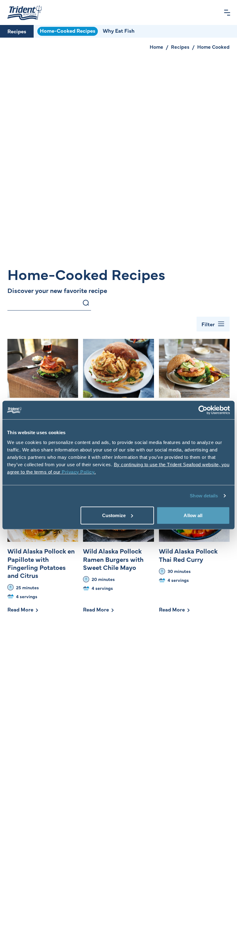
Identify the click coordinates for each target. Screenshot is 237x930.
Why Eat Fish (119, 30)
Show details (204, 495)
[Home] (24, 12)
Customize (114, 515)
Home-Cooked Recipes (67, 30)
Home (156, 46)
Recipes (16, 31)
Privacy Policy (78, 471)
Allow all (193, 515)
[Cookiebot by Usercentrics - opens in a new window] (203, 410)
